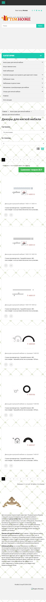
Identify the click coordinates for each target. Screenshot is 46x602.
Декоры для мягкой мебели (11, 114)
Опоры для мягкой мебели (11, 91)
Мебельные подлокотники (11, 83)
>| (37, 159)
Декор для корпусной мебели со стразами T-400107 (22, 454)
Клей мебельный (8, 70)
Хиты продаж (7, 100)
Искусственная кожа (9, 66)
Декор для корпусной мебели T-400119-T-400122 (20, 305)
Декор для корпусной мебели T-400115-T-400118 (20, 254)
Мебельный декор (7, 546)
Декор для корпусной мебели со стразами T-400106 (22, 404)
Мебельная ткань (8, 79)
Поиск (40, 26)
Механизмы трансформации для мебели (16, 87)
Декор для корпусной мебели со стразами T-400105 (22, 353)
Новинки (5, 95)
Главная (4, 111)
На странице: (6, 138)
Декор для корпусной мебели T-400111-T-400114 (20, 203)
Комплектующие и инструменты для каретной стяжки (20, 75)
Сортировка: (6, 127)
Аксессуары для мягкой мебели (13, 62)
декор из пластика (15, 519)
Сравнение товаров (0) (31, 170)
